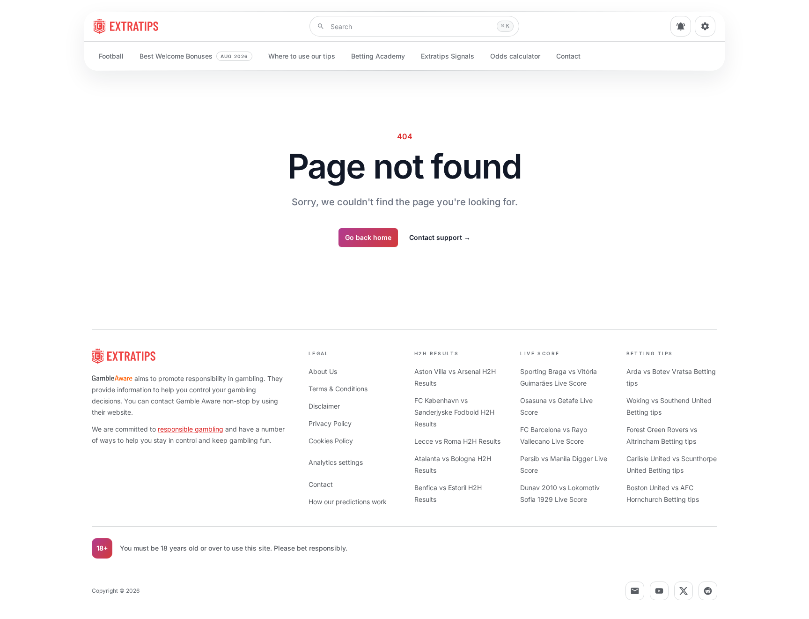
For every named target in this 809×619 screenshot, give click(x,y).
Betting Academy (378, 56)
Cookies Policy (331, 441)
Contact (568, 56)
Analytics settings (336, 462)
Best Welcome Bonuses (194, 56)
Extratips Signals (447, 56)
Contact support (440, 237)
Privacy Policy (330, 423)
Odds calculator (515, 56)
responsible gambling (190, 429)
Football (111, 56)
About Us (323, 371)
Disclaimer (324, 406)
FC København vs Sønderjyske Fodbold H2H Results (454, 412)
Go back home (368, 237)
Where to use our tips (301, 56)
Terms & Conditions (338, 389)
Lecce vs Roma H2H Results (457, 441)
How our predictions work (348, 502)
